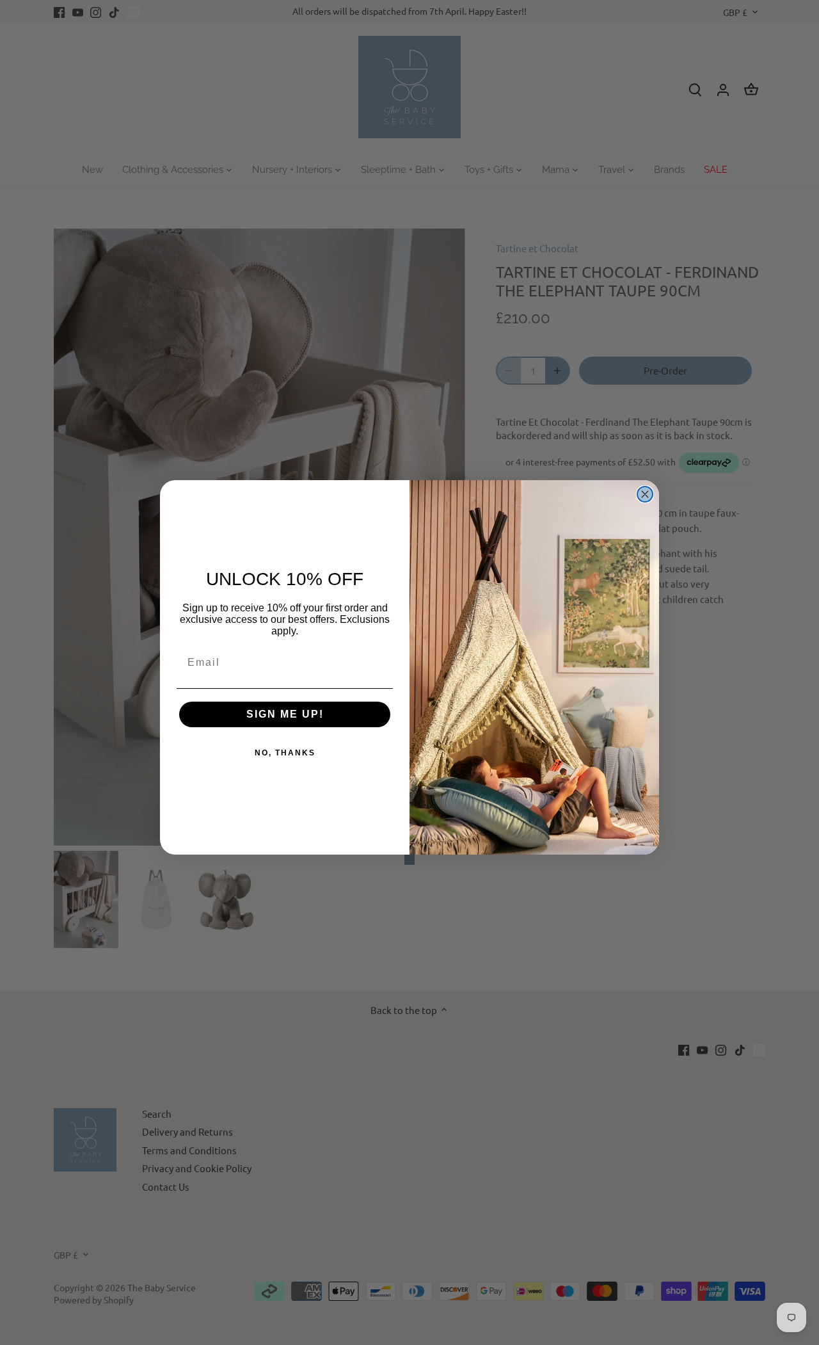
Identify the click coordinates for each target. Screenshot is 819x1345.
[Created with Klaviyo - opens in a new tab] (409, 860)
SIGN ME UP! (285, 714)
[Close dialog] (645, 494)
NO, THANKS (285, 752)
